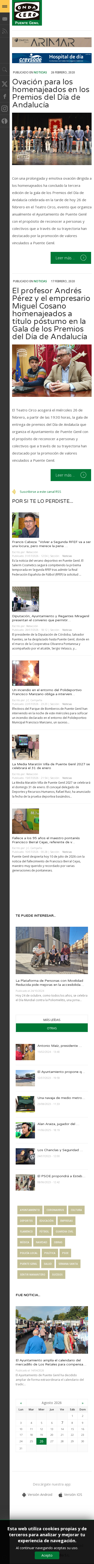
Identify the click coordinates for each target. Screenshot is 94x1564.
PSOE (65, 1253)
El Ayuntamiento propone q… (61, 1072)
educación (47, 1220)
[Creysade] (52, 62)
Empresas (66, 1220)
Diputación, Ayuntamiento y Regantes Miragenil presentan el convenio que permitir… (50, 618)
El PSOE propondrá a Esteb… (61, 1176)
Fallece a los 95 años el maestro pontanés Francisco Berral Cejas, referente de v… (46, 840)
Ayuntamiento (30, 1210)
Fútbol (44, 1231)
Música (24, 1242)
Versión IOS (73, 1494)
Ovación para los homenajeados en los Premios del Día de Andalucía (50, 94)
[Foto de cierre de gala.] (52, 139)
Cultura (76, 1210)
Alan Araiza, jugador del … (58, 1124)
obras (58, 1242)
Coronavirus (55, 1210)
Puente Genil (28, 1263)
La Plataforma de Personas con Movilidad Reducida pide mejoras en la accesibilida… (50, 983)
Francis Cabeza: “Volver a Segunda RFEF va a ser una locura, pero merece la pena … (51, 544)
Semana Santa (68, 1263)
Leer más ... (65, 258)
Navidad (41, 1242)
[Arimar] (52, 46)
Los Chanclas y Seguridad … (60, 1150)
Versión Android (40, 1494)
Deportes (26, 1220)
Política (49, 1253)
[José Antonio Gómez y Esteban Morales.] (52, 370)
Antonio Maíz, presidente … (59, 1046)
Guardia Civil (64, 1231)
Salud (48, 1263)
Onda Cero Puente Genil (27, 13)
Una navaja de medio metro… (61, 1098)
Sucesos (57, 1274)
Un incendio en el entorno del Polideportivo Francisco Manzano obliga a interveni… (47, 692)
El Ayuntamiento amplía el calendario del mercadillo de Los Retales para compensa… (51, 1362)
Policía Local (29, 1253)
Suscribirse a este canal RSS (40, 491)
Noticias (40, 72)
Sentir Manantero (32, 1274)
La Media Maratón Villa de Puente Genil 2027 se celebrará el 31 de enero (51, 766)
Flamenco (26, 1231)
